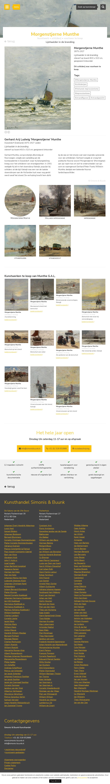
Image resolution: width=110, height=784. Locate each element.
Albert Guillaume (47, 586)
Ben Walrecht (80, 688)
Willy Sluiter (45, 662)
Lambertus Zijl (45, 702)
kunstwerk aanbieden (14, 752)
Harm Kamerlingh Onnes (50, 615)
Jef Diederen (79, 589)
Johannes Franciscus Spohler (16, 676)
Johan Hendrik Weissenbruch (17, 702)
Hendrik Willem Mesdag (15, 633)
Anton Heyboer (81, 615)
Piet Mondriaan (46, 633)
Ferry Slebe (79, 667)
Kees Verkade (45, 679)
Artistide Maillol (46, 627)
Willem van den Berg (48, 540)
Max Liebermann (46, 624)
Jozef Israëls (9, 563)
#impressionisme (82, 93)
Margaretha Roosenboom (15, 659)
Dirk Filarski (44, 578)
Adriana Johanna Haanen (50, 589)
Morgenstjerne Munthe (49, 647)
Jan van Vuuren (80, 679)
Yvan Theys (79, 670)
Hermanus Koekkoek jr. (14, 607)
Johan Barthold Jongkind (15, 566)
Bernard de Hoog (46, 604)
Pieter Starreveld (47, 670)
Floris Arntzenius (46, 528)
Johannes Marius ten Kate (15, 578)
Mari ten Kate (10, 575)
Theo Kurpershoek (82, 630)
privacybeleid (82, 778)
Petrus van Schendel (13, 670)
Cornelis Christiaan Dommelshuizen (19, 540)
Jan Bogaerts (44, 549)
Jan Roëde (78, 659)
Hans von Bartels (81, 543)
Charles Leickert (11, 615)
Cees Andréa (79, 528)
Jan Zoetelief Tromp (13, 705)
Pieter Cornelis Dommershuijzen (18, 543)
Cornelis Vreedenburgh (49, 688)
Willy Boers (79, 560)
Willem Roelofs (11, 647)
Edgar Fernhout (46, 575)
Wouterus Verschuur (13, 694)
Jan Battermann (81, 545)
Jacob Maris (9, 621)
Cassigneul (79, 577)
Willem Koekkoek (12, 612)
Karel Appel (79, 537)
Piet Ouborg (79, 656)
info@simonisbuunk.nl (30, 448)
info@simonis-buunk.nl (14, 743)
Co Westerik (79, 694)
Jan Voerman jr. (45, 682)
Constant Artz (45, 525)
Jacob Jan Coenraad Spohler (16, 682)
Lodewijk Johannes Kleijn (15, 580)
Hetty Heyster (45, 601)
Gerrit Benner (80, 548)
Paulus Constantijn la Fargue (17, 549)
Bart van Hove (10, 554)
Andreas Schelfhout (13, 668)
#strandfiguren (81, 98)
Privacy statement (12, 762)
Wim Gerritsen (80, 598)
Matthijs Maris (10, 624)
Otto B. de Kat (80, 627)
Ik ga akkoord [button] (55, 781)
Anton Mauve (10, 630)
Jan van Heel (79, 609)
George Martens (81, 641)
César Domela (80, 592)
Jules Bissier (79, 557)
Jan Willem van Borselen (50, 551)
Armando (78, 540)
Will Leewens (80, 633)
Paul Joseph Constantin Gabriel (18, 551)
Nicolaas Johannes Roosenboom (18, 656)
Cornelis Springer (12, 685)
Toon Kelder (44, 618)
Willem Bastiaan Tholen (50, 673)
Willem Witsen (46, 697)
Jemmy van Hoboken (83, 618)
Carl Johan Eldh (46, 569)
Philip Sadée (9, 662)
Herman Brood (80, 575)
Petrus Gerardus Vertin (14, 697)
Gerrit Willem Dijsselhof (50, 566)
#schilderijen (80, 84)
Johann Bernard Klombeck (15, 589)
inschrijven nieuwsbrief (15, 749)
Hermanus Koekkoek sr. (14, 604)
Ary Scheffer (9, 665)
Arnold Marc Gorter (48, 583)
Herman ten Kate (12, 572)
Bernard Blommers (12, 537)
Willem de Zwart (47, 705)
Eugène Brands (80, 569)
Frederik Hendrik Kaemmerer (52, 641)
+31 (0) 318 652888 (57, 448)
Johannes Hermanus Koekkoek (17, 598)
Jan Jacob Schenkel (12, 673)
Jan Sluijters (44, 665)
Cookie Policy (10, 765)
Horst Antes (79, 531)
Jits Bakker (44, 537)
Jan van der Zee (81, 702)
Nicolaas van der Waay (49, 691)
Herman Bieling (46, 543)
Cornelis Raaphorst (47, 656)
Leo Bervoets (80, 554)
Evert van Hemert (47, 595)
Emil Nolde (79, 653)
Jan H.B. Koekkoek (12, 601)
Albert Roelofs (10, 644)
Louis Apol (9, 528)
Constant (78, 580)
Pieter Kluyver (10, 592)
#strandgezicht (97, 98)
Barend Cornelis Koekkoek (15, 595)
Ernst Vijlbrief (80, 673)
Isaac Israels (44, 612)
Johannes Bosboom (12, 534)
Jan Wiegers (79, 696)
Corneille (78, 583)
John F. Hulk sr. (10, 560)
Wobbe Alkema (81, 525)
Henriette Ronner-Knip (14, 650)
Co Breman (44, 557)
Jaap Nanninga (80, 650)
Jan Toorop (44, 676)
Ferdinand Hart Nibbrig (49, 592)
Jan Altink (78, 534)
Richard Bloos (45, 546)
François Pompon (46, 653)
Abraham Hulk (10, 557)
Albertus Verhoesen (13, 691)
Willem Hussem (81, 621)
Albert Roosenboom (13, 653)
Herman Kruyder (46, 621)
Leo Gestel (44, 580)
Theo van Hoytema (47, 609)
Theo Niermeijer (46, 636)
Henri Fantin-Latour (48, 572)
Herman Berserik (81, 551)
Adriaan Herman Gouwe (84, 601)
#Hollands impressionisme (86, 89)
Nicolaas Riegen (11, 639)
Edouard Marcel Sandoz (49, 659)
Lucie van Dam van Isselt (50, 563)
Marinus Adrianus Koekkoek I (17, 609)
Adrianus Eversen (12, 546)
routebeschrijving (81, 448)
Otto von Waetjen (82, 682)
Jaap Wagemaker (81, 685)
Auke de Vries (80, 676)
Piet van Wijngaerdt (48, 694)
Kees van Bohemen (82, 566)
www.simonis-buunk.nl (14, 740)
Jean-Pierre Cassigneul (49, 560)
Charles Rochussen (12, 641)
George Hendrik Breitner (50, 554)
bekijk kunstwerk (11, 320)
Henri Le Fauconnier (83, 595)
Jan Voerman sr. (46, 685)
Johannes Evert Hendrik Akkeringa (19, 525)
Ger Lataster (79, 636)
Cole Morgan (79, 647)
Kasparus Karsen (11, 569)
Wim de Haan (80, 604)
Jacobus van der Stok (13, 688)
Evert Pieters (45, 650)
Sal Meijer (78, 644)
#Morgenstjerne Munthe (86, 80)
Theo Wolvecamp (82, 699)
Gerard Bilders (10, 531)
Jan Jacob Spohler (12, 679)
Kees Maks (43, 630)
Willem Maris (10, 627)
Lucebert (78, 638)
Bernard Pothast (11, 636)
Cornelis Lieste (10, 618)
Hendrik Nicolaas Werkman (86, 691)
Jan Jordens (79, 624)
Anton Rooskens (81, 665)
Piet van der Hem (47, 607)
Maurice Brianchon (82, 572)
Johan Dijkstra (80, 586)
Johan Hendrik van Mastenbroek (53, 644)
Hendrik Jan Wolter (47, 700)
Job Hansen (79, 606)
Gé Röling (78, 662)
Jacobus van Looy (46, 639)
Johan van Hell (45, 598)
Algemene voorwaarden (15, 759)
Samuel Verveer (11, 700)
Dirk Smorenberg (46, 668)
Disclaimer (8, 768)
